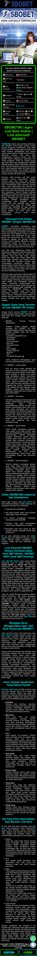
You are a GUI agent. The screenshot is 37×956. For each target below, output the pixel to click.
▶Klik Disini (20, 106)
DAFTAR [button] (9, 952)
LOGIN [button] (28, 952)
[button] (33, 945)
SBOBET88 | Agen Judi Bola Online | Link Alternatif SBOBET (20, 945)
